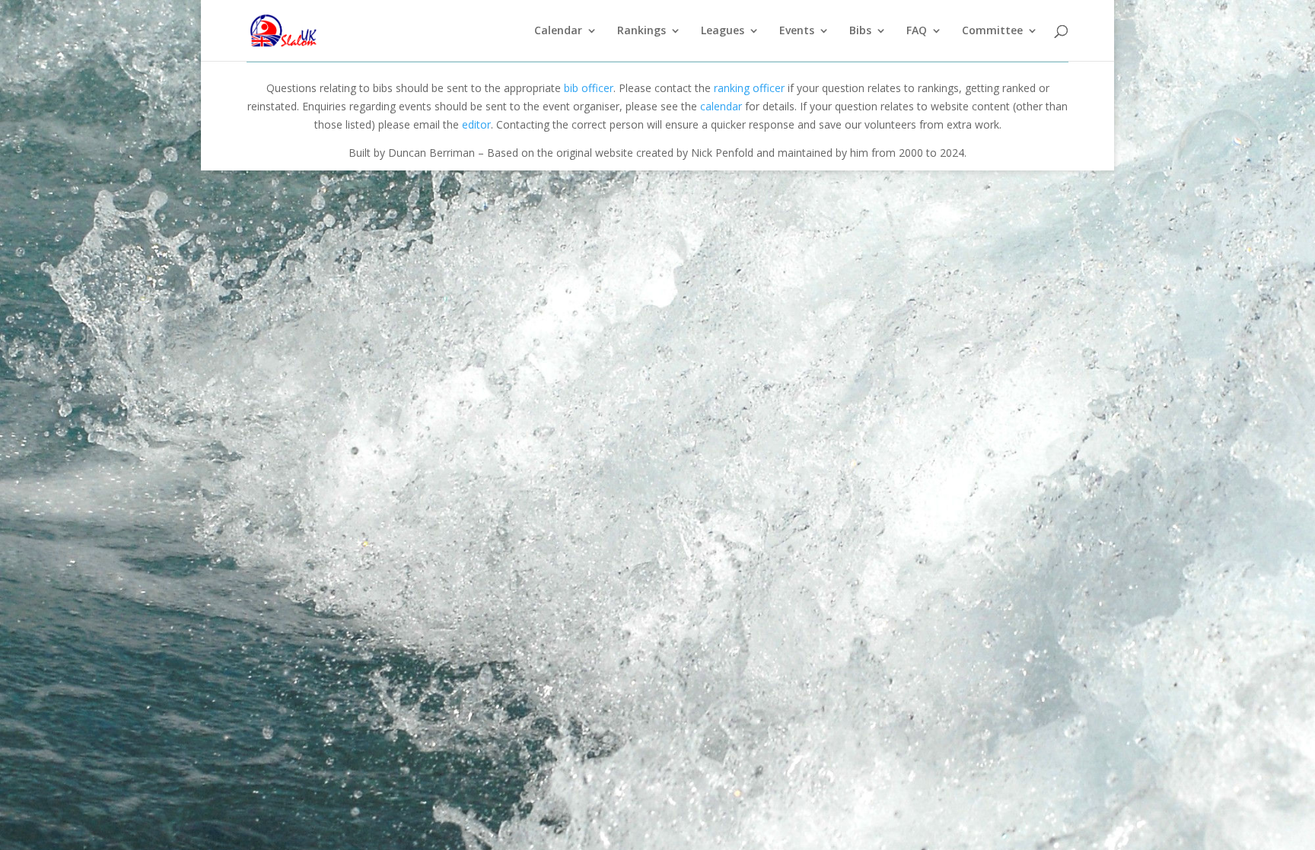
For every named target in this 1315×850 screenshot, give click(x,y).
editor (476, 124)
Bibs (860, 31)
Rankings (641, 31)
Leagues (722, 31)
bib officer (588, 88)
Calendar (558, 31)
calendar (721, 106)
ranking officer (749, 88)
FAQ (916, 31)
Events (796, 31)
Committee (992, 31)
